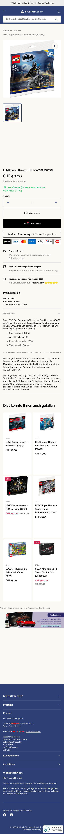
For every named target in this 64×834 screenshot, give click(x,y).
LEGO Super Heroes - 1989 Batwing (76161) (16, 507)
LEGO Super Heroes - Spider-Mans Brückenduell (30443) (46, 509)
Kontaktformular (33, 731)
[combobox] (32, 19)
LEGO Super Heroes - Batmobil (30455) (16, 444)
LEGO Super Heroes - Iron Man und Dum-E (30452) (46, 445)
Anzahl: (6, 196)
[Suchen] (57, 19)
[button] (4, 11)
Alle (15, 30)
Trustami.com (37, 282)
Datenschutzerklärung (32, 829)
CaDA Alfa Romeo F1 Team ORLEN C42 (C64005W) (46, 572)
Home (6, 30)
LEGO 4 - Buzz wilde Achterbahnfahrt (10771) (16, 572)
